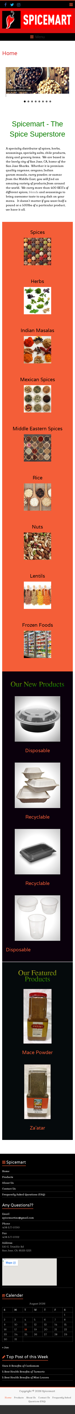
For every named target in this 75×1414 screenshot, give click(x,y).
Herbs (37, 281)
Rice (37, 478)
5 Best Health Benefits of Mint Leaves (25, 1377)
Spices (37, 232)
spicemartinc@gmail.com (18, 1217)
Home (5, 1171)
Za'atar (37, 1128)
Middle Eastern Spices (37, 429)
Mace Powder (37, 1052)
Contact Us (9, 1188)
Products (7, 1177)
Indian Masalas (37, 330)
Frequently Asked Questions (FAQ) (23, 1194)
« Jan (5, 1347)
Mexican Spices (37, 379)
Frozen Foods (37, 625)
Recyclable (37, 817)
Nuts (37, 527)
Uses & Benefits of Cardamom (20, 1365)
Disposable (37, 750)
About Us (8, 1182)
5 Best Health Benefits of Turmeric (23, 1371)
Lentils (37, 576)
